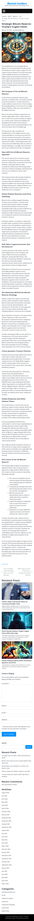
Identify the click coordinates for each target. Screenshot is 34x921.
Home (3, 895)
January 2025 (5, 852)
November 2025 (6, 821)
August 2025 (5, 830)
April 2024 (5, 880)
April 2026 (5, 805)
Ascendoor (12, 918)
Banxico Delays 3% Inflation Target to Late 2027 (16, 771)
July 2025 (4, 833)
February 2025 (6, 849)
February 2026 (6, 811)
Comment (5, 683)
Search (4, 743)
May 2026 (4, 802)
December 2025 (6, 818)
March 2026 (5, 808)
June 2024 (4, 874)
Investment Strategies (8, 904)
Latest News (5, 564)
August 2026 (5, 792)
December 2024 (6, 855)
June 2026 (4, 799)
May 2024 (4, 877)
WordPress (26, 918)
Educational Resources (8, 892)
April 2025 (5, 843)
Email (4, 713)
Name (4, 706)
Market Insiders (17, 3)
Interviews (5, 901)
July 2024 (4, 871)
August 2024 (5, 868)
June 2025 (4, 836)
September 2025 (6, 827)
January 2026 (5, 814)
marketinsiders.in (18, 30)
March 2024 (5, 884)
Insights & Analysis (7, 898)
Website (4, 720)
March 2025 (5, 846)
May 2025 (4, 840)
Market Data (5, 911)
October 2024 (6, 862)
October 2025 (6, 824)
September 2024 (6, 865)
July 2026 (4, 796)
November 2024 (6, 858)
